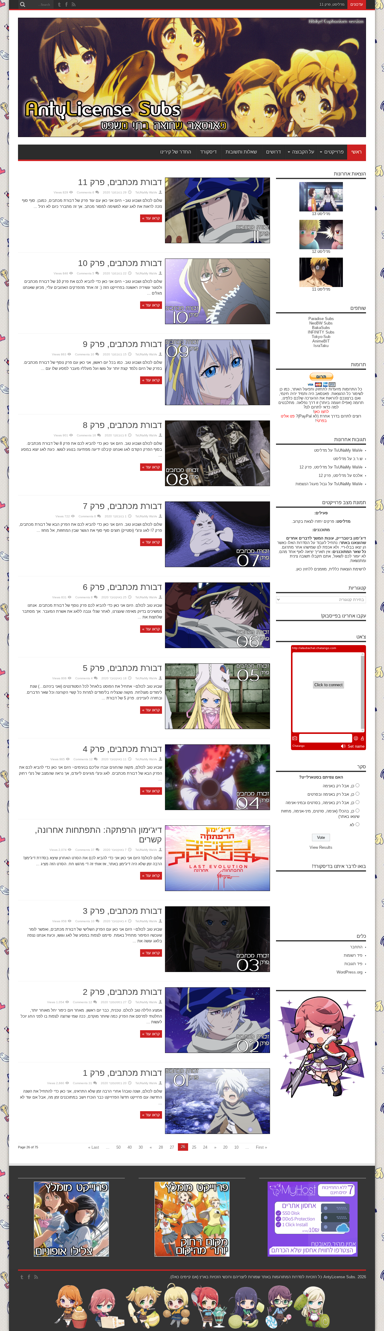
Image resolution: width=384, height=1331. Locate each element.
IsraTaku (321, 345)
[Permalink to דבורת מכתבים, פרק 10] (217, 323)
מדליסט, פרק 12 (313, 467)
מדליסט (320, 450)
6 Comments (85, 192)
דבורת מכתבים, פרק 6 (122, 587)
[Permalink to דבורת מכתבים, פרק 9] (217, 404)
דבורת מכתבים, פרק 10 (120, 263)
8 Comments (84, 597)
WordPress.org (349, 972)
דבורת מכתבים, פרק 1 (122, 1073)
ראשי (356, 151)
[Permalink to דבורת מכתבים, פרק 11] (217, 242)
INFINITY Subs (321, 332)
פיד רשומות (353, 955)
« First (261, 1147)
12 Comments (83, 759)
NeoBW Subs (321, 323)
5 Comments (85, 273)
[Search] (22, 4)
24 (205, 1147)
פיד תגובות (353, 964)
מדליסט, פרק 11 (332, 4)
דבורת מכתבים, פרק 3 (122, 911)
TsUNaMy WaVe (146, 192)
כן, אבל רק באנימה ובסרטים (331, 794)
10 (236, 1147)
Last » (93, 1147)
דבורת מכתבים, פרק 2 (122, 992)
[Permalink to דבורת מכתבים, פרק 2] (217, 1051)
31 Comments (82, 1083)
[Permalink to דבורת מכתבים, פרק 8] (217, 485)
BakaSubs (321, 327)
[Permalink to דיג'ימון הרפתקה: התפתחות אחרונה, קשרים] (217, 889)
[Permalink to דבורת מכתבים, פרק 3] (217, 970)
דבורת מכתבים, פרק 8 (122, 425)
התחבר (356, 947)
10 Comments (84, 354)
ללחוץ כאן (304, 569)
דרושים (273, 151)
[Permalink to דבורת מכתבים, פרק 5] (217, 727)
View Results (321, 847)
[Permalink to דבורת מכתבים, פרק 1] (217, 1132)
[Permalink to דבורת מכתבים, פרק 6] (217, 647)
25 (194, 1147)
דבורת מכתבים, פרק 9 (122, 344)
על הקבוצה (303, 151)
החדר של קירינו (175, 151)
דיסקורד (208, 151)
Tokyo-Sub (321, 336)
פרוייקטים (334, 151)
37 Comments (84, 849)
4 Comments (84, 678)
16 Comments (86, 435)
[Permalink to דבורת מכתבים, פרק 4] (217, 808)
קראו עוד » (151, 218)
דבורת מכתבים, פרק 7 (122, 506)
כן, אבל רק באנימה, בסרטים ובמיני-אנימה (320, 802)
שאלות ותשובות (241, 151)
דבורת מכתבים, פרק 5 (122, 668)
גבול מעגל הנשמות (311, 484)
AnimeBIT (321, 341)
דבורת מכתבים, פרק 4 (122, 749)
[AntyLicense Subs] (192, 132)
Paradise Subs (321, 318)
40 (130, 1147)
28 (161, 1147)
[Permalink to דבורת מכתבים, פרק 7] (217, 566)
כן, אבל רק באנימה (338, 786)
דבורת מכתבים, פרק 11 (120, 182)
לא (352, 825)
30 (141, 1147)
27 (172, 1147)
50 (118, 1147)
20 (225, 1147)
